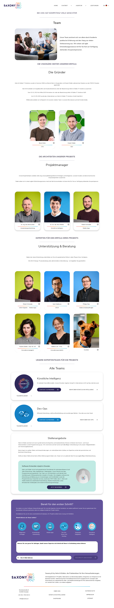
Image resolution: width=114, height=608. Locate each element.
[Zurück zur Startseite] (23, 582)
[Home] (13, 5)
